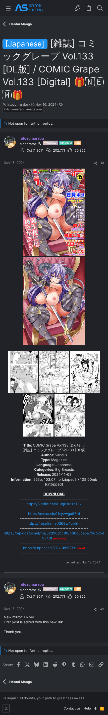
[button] (8, 8)
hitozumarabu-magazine (23, 109)
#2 (102, 609)
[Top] (95, 708)
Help (87, 708)
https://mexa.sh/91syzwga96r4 (54, 513)
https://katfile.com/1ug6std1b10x (54, 504)
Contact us (72, 708)
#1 (102, 163)
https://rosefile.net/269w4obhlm (54, 523)
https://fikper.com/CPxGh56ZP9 (49, 548)
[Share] (95, 163)
